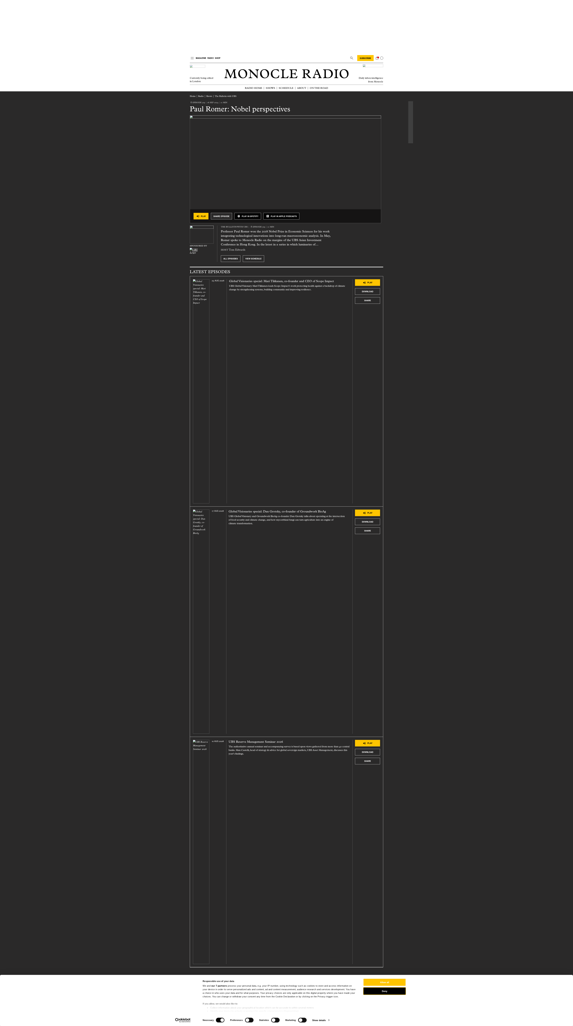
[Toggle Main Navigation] (192, 58)
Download (367, 291)
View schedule (253, 258)
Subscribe (365, 58)
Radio (210, 58)
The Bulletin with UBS (225, 96)
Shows (270, 88)
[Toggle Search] (351, 58)
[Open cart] (377, 58)
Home (193, 96)
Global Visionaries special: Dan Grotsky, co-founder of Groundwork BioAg (277, 511)
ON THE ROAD (319, 88)
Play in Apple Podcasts (284, 216)
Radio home (253, 88)
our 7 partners (219, 986)
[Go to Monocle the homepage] (286, 73)
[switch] (249, 1020)
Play (203, 216)
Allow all (384, 982)
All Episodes (230, 258)
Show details (319, 1020)
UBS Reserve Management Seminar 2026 (256, 741)
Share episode (221, 216)
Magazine (201, 58)
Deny (384, 991)
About (301, 88)
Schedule (286, 88)
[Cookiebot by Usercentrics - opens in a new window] (183, 1020)
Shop (218, 58)
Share (367, 300)
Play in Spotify (250, 216)
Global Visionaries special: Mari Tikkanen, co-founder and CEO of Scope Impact (281, 281)
